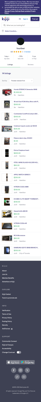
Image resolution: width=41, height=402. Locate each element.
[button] (20, 92)
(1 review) (27, 52)
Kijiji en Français (7, 345)
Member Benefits (8, 278)
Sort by (4, 81)
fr (20, 19)
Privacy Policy (7, 318)
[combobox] (20, 25)
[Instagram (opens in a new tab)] (20, 370)
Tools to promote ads (9, 298)
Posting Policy (7, 321)
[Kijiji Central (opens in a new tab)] (17, 376)
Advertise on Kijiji (8, 281)
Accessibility (6, 348)
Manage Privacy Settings (13, 11)
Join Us (4, 274)
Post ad (35, 19)
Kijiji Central (6, 294)
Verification (6, 310)
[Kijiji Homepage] (6, 19)
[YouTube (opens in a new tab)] (24, 376)
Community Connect (9, 341)
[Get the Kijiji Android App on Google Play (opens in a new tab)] (27, 362)
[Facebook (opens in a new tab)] (13, 370)
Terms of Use (6, 314)
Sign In (25, 19)
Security (5, 325)
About (4, 271)
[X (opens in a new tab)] (27, 370)
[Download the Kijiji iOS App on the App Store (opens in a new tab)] (13, 362)
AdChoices (6, 329)
